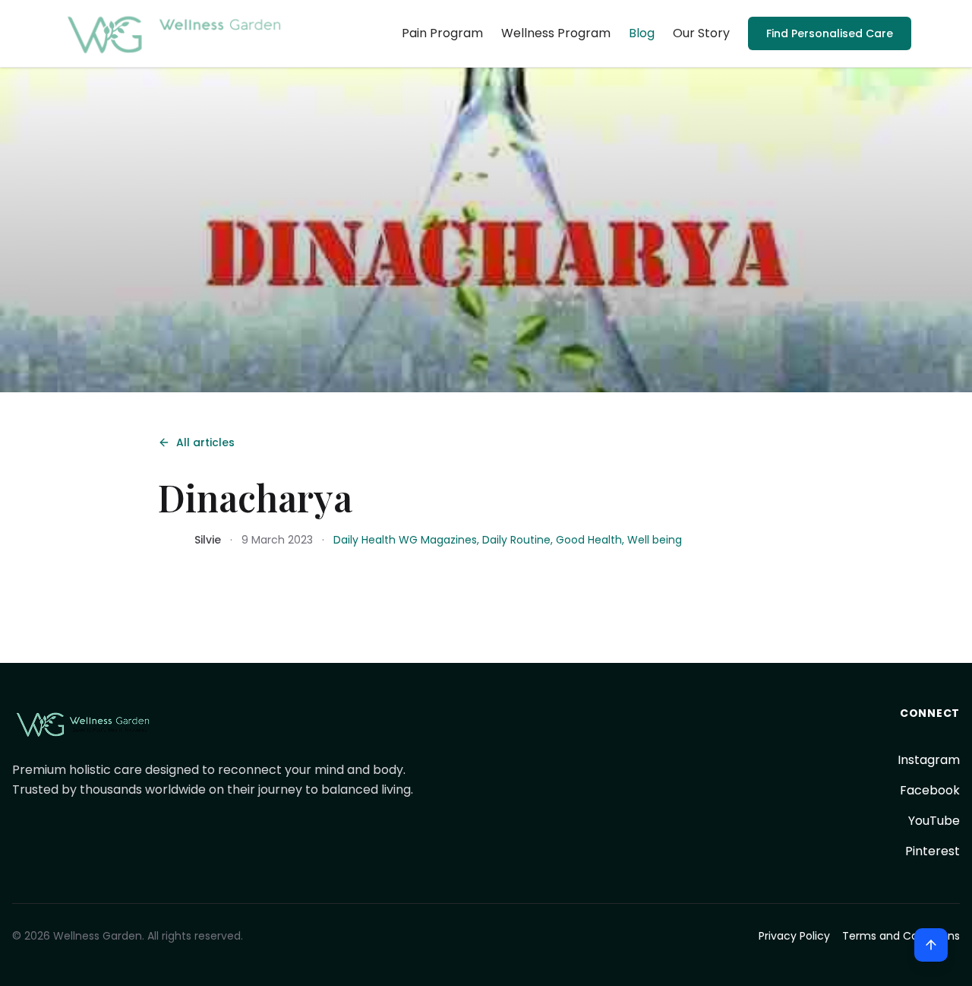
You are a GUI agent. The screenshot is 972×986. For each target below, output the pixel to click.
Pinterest (932, 851)
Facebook (930, 790)
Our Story (701, 33)
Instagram (929, 760)
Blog (642, 33)
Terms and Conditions (901, 935)
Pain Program (442, 33)
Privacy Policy (794, 935)
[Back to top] (931, 945)
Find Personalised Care (829, 33)
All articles (205, 442)
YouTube (934, 820)
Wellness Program (556, 33)
